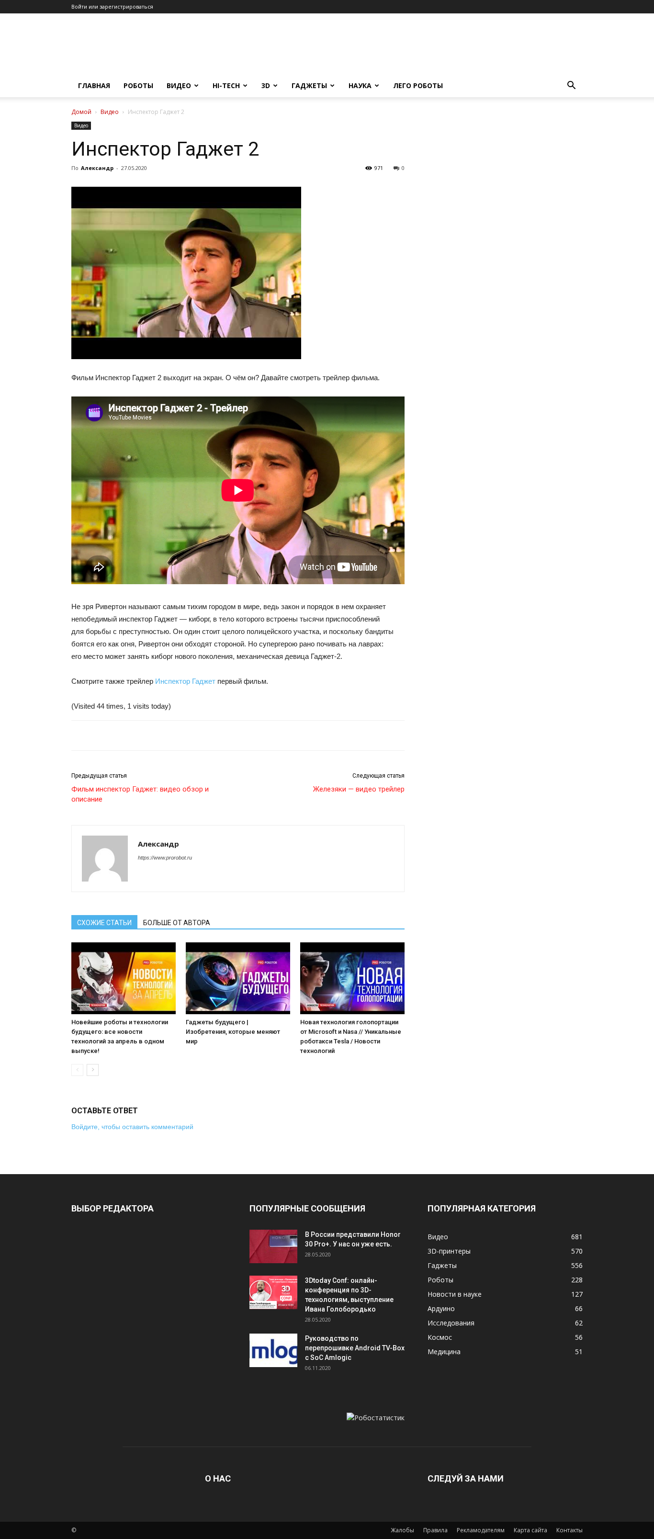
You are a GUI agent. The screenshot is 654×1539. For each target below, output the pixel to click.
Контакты (569, 1530)
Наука (360, 85)
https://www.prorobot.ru (165, 857)
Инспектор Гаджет (185, 681)
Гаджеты (309, 85)
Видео (179, 85)
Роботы (138, 85)
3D (265, 85)
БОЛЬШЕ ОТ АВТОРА (176, 923)
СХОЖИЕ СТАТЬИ (104, 923)
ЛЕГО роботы (418, 85)
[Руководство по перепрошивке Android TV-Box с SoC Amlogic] (273, 1350)
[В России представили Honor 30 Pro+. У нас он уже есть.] (273, 1246)
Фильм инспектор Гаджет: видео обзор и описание (140, 794)
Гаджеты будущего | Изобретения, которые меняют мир (233, 1031)
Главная (94, 85)
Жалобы (402, 1530)
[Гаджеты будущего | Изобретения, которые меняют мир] (238, 978)
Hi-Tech (226, 85)
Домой (81, 112)
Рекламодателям (481, 1530)
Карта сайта (530, 1530)
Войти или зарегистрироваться (112, 6)
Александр (97, 167)
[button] (571, 86)
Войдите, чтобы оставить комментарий (132, 1127)
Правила (435, 1530)
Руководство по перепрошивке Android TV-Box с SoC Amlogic (355, 1348)
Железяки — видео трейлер (359, 789)
